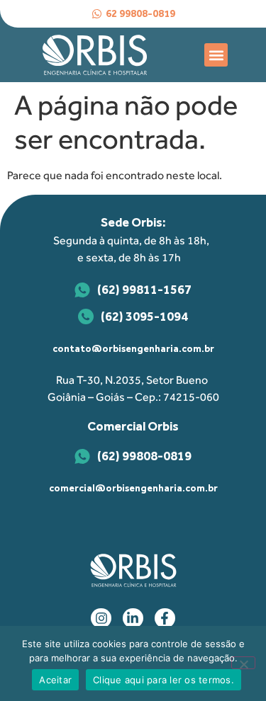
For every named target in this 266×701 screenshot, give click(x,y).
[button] (216, 55)
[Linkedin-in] (133, 618)
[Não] (243, 662)
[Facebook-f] (165, 618)
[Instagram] (101, 618)
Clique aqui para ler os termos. (163, 679)
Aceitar (55, 679)
